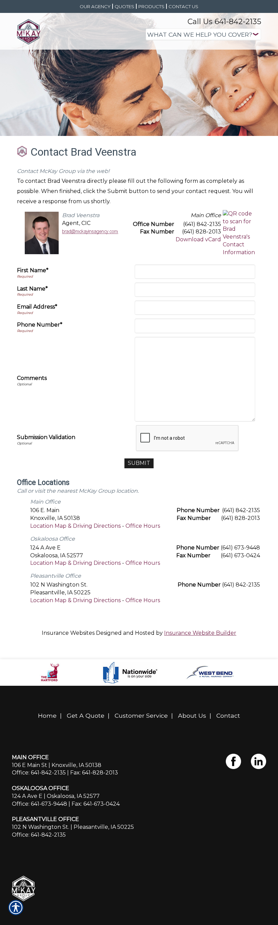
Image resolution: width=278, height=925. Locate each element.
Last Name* (32, 288)
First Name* (32, 270)
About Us (192, 715)
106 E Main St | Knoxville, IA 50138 (56, 765)
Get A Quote (85, 715)
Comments (32, 378)
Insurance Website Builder (200, 633)
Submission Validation (46, 437)
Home (47, 715)
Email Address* (37, 306)
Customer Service (141, 715)
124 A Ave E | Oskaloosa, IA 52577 (56, 796)
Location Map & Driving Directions (75, 526)
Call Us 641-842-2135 (224, 21)
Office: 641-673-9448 (39, 804)
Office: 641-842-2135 (39, 772)
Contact (228, 715)
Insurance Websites (68, 633)
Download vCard (198, 239)
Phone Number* (39, 324)
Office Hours (142, 526)
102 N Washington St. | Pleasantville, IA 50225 (73, 827)
